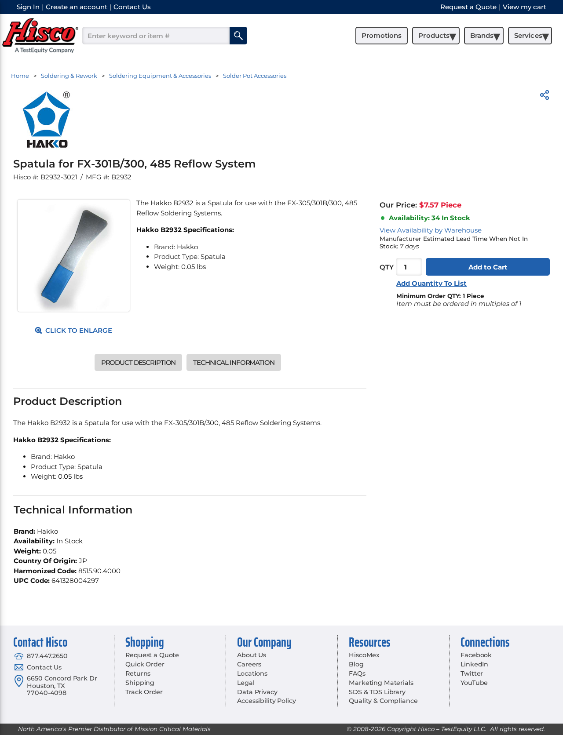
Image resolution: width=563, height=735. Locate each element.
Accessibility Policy (266, 700)
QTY (387, 267)
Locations (252, 673)
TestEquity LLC (463, 728)
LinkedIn (474, 664)
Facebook (476, 655)
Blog (356, 664)
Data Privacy (257, 691)
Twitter (472, 673)
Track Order (143, 691)
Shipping (139, 682)
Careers (249, 664)
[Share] (544, 96)
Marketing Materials (381, 682)
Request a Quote (152, 655)
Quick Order (144, 664)
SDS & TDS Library (377, 691)
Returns (137, 673)
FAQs (357, 673)
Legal (245, 682)
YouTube (474, 682)
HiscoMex (364, 655)
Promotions (382, 35)
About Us (251, 655)
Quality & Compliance (383, 700)
